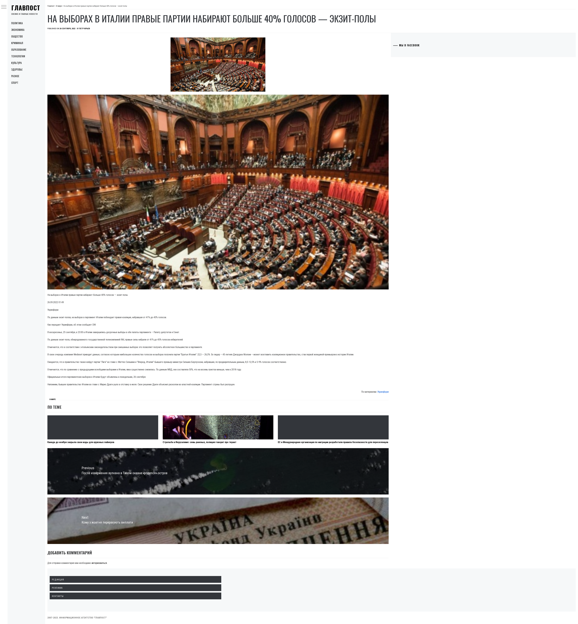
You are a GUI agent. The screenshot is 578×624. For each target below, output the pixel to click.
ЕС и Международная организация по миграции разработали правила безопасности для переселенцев (333, 442)
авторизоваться (99, 563)
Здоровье (17, 69)
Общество (17, 36)
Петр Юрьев (84, 29)
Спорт (14, 83)
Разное (15, 76)
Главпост (25, 7)
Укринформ (383, 391)
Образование (18, 49)
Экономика (18, 30)
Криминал (17, 43)
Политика (17, 23)
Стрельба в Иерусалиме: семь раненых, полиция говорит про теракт (199, 442)
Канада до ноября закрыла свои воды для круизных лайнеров (80, 442)
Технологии (18, 56)
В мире (53, 399)
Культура (16, 63)
